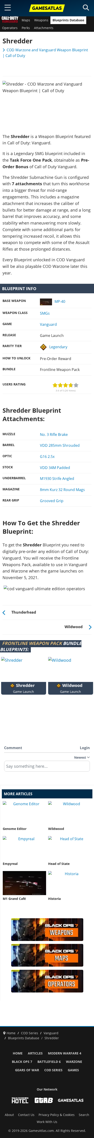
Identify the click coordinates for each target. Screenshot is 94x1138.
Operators (10, 28)
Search (84, 1115)
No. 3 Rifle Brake (54, 434)
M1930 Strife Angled (57, 478)
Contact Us (26, 1115)
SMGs (45, 313)
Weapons (41, 20)
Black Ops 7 (22, 1062)
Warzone (74, 1062)
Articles (35, 1053)
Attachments (43, 28)
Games (73, 1070)
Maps (26, 20)
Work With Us (47, 1122)
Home (18, 1053)
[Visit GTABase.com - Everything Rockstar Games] (44, 1100)
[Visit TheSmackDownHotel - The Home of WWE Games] (20, 1100)
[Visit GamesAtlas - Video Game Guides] (71, 1100)
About (9, 1115)
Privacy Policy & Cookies (57, 1115)
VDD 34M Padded (55, 467)
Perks (26, 28)
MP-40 (60, 301)
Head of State (59, 864)
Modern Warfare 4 (64, 1053)
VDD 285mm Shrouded (60, 445)
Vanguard (48, 324)
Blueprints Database (68, 20)
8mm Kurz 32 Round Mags (62, 489)
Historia (54, 899)
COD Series (53, 1070)
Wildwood (56, 829)
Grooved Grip (51, 500)
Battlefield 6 (49, 1062)
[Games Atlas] (47, 8)
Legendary (58, 346)
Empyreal (10, 864)
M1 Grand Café (14, 899)
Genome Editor (14, 829)
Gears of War (27, 1070)
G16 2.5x (47, 456)
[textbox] (47, 767)
